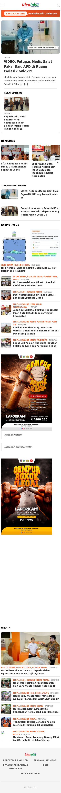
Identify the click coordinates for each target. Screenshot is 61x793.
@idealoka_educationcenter (18, 446)
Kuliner (40, 731)
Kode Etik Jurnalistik (15, 760)
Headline (18, 265)
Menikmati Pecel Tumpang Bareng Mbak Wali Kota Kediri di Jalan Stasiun (36, 739)
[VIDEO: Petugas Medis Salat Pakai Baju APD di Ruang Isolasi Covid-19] (30, 37)
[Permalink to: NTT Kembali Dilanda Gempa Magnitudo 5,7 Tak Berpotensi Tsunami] (30, 245)
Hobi (32, 693)
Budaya (11, 667)
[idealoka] (30, 4)
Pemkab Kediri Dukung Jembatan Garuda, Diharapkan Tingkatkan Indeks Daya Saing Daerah (36, 330)
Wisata (44, 667)
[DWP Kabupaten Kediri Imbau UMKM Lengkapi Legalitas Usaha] (15, 153)
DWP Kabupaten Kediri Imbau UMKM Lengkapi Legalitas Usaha (14, 166)
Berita (10, 265)
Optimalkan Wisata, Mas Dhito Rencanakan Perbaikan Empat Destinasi (36, 710)
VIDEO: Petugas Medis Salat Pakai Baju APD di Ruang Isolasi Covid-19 (28, 66)
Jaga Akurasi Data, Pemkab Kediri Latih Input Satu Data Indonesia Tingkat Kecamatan (43, 169)
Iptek (32, 304)
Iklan (45, 765)
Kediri (40, 276)
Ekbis (23, 292)
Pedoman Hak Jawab (45, 760)
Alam (3, 265)
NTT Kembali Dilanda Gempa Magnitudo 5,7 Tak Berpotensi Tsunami (28, 269)
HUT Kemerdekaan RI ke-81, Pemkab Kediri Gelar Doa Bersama (34, 284)
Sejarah (36, 667)
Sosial (26, 265)
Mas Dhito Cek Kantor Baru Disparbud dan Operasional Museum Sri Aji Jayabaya (25, 672)
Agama (16, 276)
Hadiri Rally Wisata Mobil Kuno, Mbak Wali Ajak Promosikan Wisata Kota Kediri (36, 697)
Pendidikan (42, 340)
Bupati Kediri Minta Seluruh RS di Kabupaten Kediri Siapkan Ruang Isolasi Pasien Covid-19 (16, 122)
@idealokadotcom (13, 434)
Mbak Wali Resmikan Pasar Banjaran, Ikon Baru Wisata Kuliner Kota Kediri (34, 684)
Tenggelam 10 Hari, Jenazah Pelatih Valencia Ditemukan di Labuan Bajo (34, 723)
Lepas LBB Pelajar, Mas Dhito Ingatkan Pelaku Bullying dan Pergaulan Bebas (35, 344)
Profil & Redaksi (30, 773)
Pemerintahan (50, 276)
